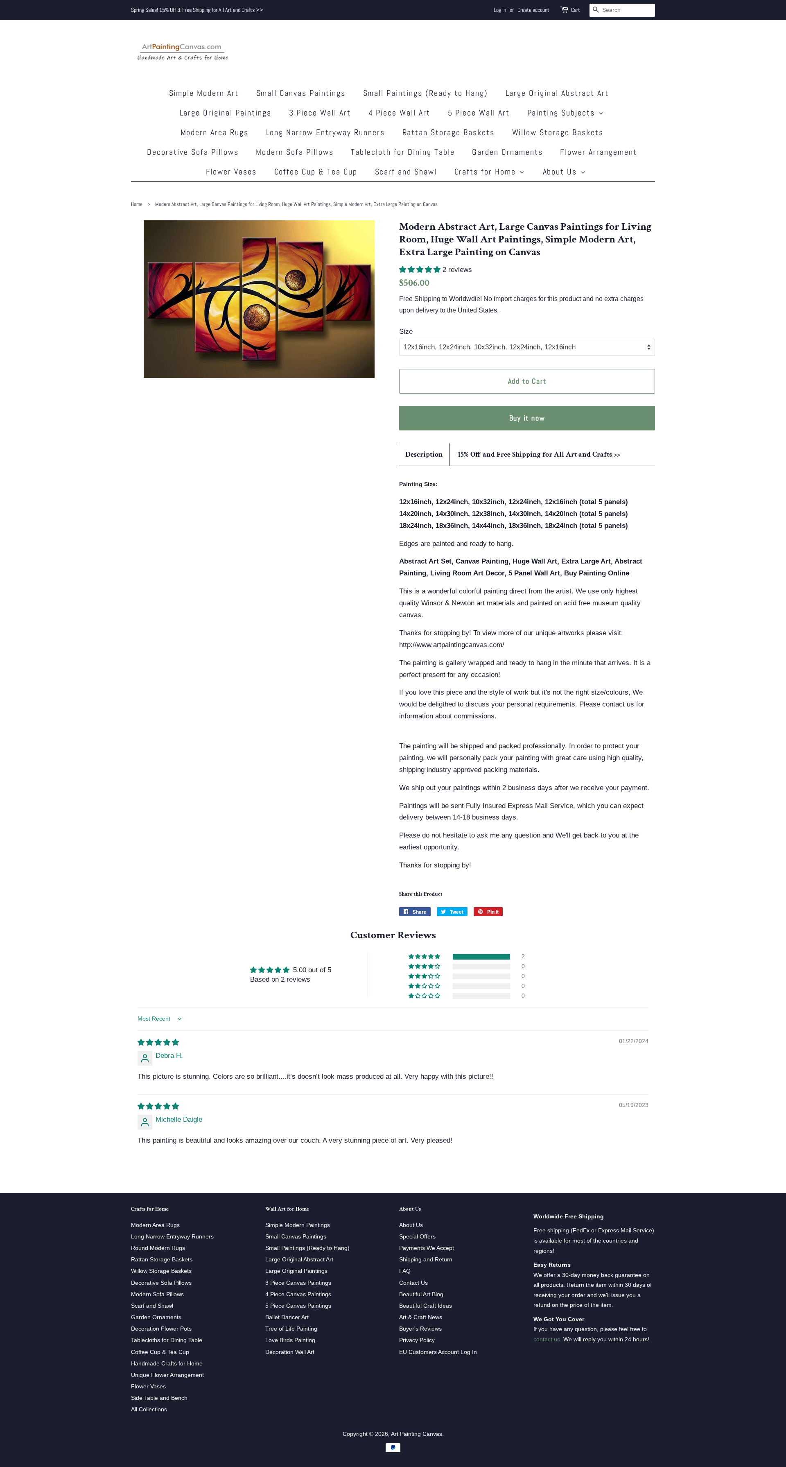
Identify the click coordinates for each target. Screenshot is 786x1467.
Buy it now (527, 418)
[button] (421, 270)
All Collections (149, 1409)
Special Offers (417, 1236)
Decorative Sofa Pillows (193, 152)
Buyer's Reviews (420, 1328)
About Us (561, 171)
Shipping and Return (425, 1259)
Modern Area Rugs (215, 132)
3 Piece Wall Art (320, 112)
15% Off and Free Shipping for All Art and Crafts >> (539, 454)
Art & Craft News (420, 1317)
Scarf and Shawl (406, 171)
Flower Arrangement (598, 152)
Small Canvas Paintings (301, 93)
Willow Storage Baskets (558, 132)
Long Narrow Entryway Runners (325, 132)
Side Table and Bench (159, 1398)
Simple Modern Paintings (297, 1225)
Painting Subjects (562, 112)
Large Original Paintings (226, 112)
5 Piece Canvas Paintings (298, 1305)
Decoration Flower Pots (161, 1328)
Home (136, 204)
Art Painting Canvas (416, 1434)
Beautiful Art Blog (421, 1294)
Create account (533, 10)
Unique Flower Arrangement (167, 1375)
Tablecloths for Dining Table (166, 1340)
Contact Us (413, 1282)
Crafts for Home (486, 171)
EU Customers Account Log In (438, 1352)
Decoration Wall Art (289, 1352)
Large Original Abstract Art (557, 93)
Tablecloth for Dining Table (403, 152)
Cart (575, 10)
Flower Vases (231, 171)
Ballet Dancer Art (287, 1317)
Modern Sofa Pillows (295, 152)
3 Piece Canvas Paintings (298, 1282)
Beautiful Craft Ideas (425, 1305)
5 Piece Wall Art (479, 112)
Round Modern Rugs (158, 1248)
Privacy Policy (417, 1340)
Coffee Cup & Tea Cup (316, 171)
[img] (158, 1042)
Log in (500, 10)
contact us (546, 1339)
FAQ (405, 1271)
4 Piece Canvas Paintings (298, 1294)
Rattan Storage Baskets (448, 132)
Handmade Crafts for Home (167, 1363)
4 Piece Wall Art (399, 112)
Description (424, 454)
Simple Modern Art (204, 93)
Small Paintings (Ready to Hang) (425, 93)
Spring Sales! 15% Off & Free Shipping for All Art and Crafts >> (197, 10)
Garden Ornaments (507, 152)
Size (406, 331)
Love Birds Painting (290, 1340)
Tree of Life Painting (291, 1328)
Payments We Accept (426, 1248)
